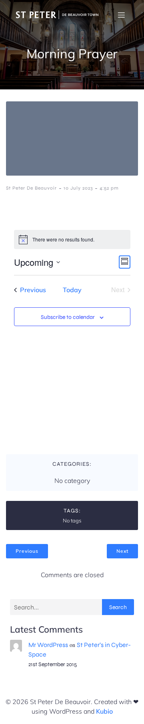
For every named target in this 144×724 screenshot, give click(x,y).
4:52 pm (109, 188)
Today (72, 290)
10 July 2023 (78, 188)
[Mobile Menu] (121, 15)
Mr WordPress (48, 645)
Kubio (104, 711)
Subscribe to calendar (68, 317)
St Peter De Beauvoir (31, 188)
